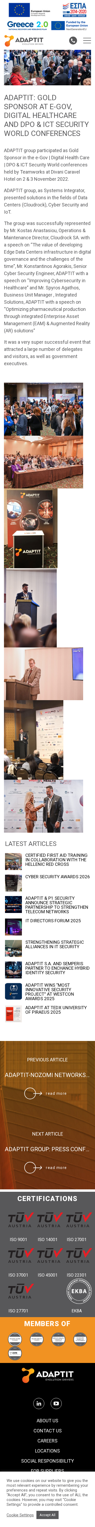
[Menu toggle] (87, 41)
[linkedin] (38, 1403)
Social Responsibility (47, 1461)
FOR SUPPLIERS (47, 1471)
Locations (47, 1451)
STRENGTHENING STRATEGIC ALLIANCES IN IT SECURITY (54, 944)
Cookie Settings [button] (20, 1515)
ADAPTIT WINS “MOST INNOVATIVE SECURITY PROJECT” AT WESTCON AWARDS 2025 (49, 992)
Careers (47, 1440)
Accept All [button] (47, 1515)
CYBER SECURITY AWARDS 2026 (57, 877)
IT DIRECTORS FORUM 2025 (53, 921)
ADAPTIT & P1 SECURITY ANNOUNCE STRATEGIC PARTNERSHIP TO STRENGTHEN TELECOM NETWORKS (56, 905)
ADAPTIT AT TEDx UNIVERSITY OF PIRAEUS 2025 (56, 1009)
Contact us (48, 1430)
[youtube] (56, 1403)
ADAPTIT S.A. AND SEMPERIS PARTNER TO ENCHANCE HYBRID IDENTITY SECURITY (57, 968)
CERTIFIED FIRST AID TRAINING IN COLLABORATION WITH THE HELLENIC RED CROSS (56, 860)
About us (47, 1420)
